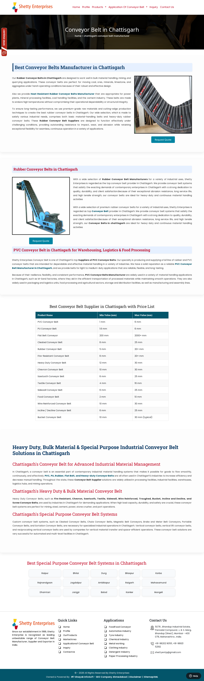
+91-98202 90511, (163, 643)
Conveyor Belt (100, 211)
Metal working (116, 643)
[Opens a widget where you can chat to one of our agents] (193, 676)
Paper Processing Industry (123, 656)
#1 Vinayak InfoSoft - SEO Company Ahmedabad (99, 676)
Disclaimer (135, 676)
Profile (86, 7)
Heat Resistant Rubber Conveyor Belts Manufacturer (62, 93)
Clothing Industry (118, 647)
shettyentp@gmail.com (168, 652)
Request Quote (163, 139)
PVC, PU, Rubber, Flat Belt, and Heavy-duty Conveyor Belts (79, 475)
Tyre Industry (116, 635)
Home (76, 7)
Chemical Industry (119, 639)
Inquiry (154, 7)
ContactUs (69, 651)
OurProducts (70, 635)
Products (97, 7)
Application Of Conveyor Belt (126, 7)
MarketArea (69, 639)
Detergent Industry (119, 651)
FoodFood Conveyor (120, 626)
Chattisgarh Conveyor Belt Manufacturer (106, 36)
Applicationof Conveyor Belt (78, 643)
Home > (79, 36)
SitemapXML (151, 676)
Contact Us (167, 7)
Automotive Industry (120, 631)
